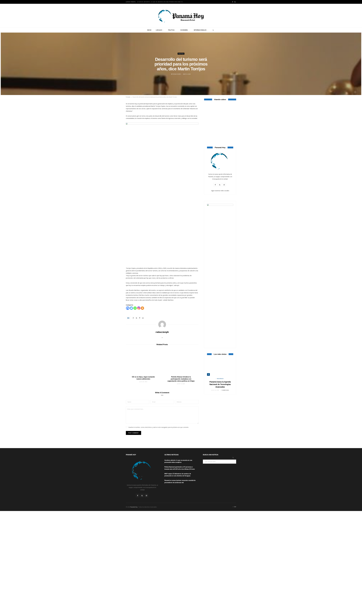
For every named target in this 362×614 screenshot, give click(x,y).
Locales (159, 30)
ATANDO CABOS (220, 131)
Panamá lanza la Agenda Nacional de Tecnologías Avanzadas (220, 384)
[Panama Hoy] (181, 16)
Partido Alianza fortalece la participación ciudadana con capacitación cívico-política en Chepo (181, 379)
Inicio (149, 30)
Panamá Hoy (134, 507)
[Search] (213, 30)
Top (234, 507)
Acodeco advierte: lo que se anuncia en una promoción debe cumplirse (161, 2)
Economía (184, 30)
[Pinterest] (117, 119)
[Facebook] (117, 110)
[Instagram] (138, 308)
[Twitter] (117, 114)
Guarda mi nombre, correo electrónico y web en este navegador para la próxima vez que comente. (158, 427)
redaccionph (177, 74)
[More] (142, 308)
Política (171, 30)
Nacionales (220, 378)
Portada (128, 97)
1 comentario (225, 390)
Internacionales (200, 30)
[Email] (117, 124)
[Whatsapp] (135, 308)
